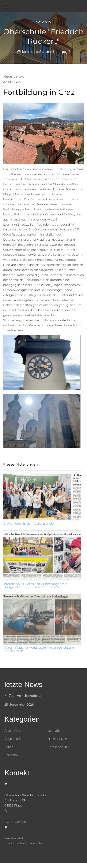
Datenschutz (58, 747)
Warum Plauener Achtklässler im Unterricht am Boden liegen (38, 649)
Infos (8, 747)
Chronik (11, 755)
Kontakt (53, 731)
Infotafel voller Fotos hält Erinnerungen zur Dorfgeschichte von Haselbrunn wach (35, 585)
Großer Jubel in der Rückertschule (28, 523)
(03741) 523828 (15, 822)
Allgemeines (15, 739)
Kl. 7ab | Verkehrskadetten (23, 696)
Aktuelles (12, 731)
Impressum (57, 739)
